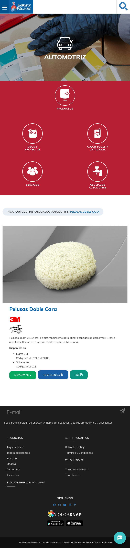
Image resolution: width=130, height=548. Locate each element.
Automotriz (24, 211)
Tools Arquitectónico (77, 469)
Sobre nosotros (77, 437)
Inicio (10, 211)
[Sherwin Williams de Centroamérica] (21, 5)
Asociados (13, 475)
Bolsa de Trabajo (75, 447)
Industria (12, 458)
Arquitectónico (15, 447)
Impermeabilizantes (18, 452)
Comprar (23, 375)
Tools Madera (73, 475)
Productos (15, 437)
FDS (77, 374)
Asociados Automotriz (51, 211)
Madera (11, 464)
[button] (120, 538)
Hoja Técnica (51, 374)
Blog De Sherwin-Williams (26, 482)
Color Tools (74, 460)
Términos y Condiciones (79, 452)
